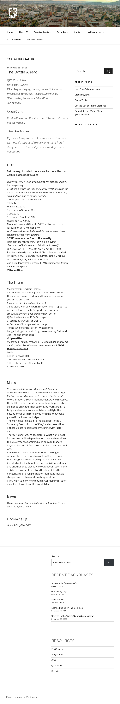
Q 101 (54, 660)
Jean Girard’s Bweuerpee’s (87, 89)
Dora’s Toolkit (81, 100)
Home (10, 32)
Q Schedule (56, 665)
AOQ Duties (57, 654)
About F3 (23, 32)
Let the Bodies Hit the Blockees (90, 105)
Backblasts (62, 32)
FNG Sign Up (57, 649)
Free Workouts (41, 32)
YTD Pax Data (14, 39)
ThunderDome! (35, 39)
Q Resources (94, 32)
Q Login (55, 671)
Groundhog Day (82, 94)
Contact (78, 32)
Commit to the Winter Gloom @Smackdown (72, 616)
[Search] (109, 562)
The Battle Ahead (22, 72)
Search (55, 556)
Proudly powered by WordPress (21, 697)
